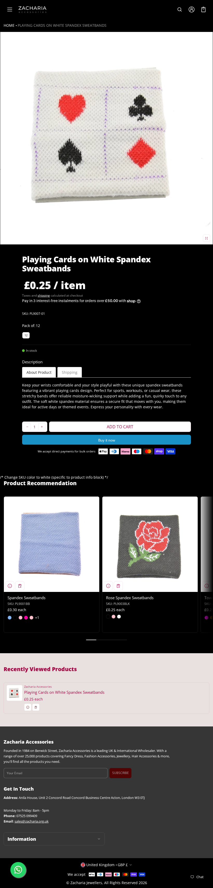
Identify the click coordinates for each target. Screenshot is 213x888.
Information (22, 839)
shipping (44, 295)
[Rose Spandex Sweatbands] (150, 544)
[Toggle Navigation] (10, 9)
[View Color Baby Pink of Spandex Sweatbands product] (20, 617)
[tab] (39, 372)
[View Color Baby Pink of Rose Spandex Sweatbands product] (113, 616)
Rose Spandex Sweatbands (130, 597)
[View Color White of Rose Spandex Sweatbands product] (119, 616)
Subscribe (120, 773)
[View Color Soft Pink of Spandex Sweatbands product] (31, 617)
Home (9, 25)
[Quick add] (19, 585)
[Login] (191, 9)
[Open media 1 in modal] (106, 138)
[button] (179, 9)
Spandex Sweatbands (26, 597)
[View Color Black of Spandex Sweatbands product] (15, 617)
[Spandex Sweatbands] (51, 544)
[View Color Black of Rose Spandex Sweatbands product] (108, 616)
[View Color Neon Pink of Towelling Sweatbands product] (206, 617)
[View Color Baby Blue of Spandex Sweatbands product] (9, 617)
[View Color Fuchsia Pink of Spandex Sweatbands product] (26, 617)
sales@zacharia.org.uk (32, 821)
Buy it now (106, 440)
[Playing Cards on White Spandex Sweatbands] (106, 698)
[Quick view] (9, 585)
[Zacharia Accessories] (32, 9)
